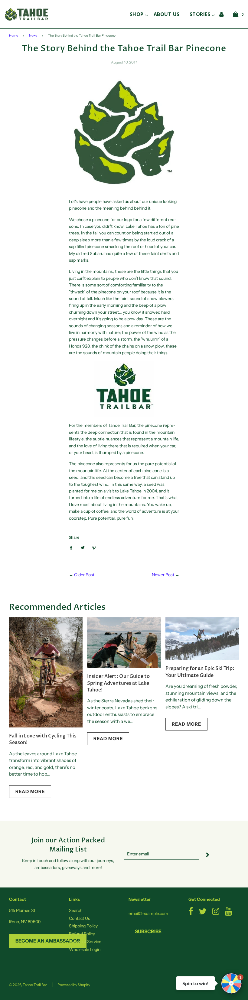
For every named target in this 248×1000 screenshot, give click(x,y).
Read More (30, 791)
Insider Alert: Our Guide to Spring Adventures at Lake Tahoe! (118, 683)
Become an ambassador (47, 941)
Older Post (84, 574)
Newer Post (163, 574)
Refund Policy (82, 933)
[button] (231, 983)
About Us (167, 14)
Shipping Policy (83, 926)
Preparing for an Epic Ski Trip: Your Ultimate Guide (199, 671)
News (33, 36)
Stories (200, 14)
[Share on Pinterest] (94, 547)
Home (13, 36)
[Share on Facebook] (73, 547)
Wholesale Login (84, 949)
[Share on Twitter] (82, 547)
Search (75, 910)
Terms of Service (85, 941)
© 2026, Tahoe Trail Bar (28, 984)
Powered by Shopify (73, 984)
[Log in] (221, 14)
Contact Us (79, 918)
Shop (137, 14)
